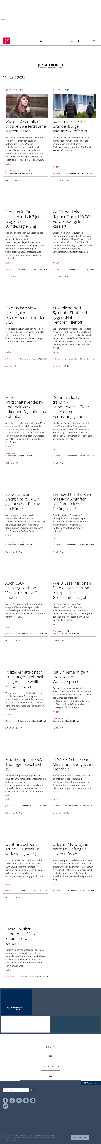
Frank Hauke (58, 718)
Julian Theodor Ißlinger (14, 171)
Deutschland (61, 90)
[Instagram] (26, 1100)
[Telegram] (33, 1100)
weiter (8, 164)
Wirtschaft (12, 463)
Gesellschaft (14, 90)
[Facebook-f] (5, 1100)
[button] (41, 41)
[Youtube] (19, 1100)
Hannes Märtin (11, 453)
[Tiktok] (5, 1106)
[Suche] (32, 1090)
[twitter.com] (12, 1100)
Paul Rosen (9, 977)
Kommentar (60, 640)
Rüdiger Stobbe (11, 542)
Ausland (10, 276)
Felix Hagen (57, 631)
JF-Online (56, 173)
